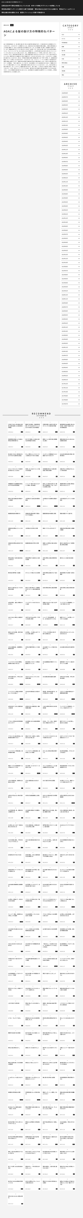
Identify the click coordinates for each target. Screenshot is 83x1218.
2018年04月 (65, 367)
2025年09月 (65, 129)
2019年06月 (65, 339)
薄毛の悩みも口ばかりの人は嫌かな (46, 9)
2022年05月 (65, 238)
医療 (63, 46)
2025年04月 (65, 141)
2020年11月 (65, 299)
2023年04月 (65, 206)
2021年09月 (65, 266)
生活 (63, 59)
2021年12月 (65, 254)
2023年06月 (65, 198)
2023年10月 (65, 186)
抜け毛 (63, 50)
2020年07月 (65, 307)
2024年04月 (65, 169)
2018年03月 (65, 371)
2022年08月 (65, 230)
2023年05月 (65, 202)
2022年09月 (65, 226)
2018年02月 (65, 375)
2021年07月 (65, 270)
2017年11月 (65, 388)
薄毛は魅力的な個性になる (10, 12)
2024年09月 (65, 157)
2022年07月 (65, 234)
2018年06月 (65, 359)
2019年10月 (65, 331)
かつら (63, 38)
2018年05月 (65, 363)
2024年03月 (65, 173)
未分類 (63, 54)
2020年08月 (65, 303)
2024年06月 (65, 165)
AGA (12, 25)
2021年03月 (65, 286)
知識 (63, 67)
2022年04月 (65, 242)
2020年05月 (65, 315)
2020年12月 (65, 295)
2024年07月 (65, 161)
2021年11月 (65, 258)
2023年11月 (65, 182)
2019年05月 (65, 343)
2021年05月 (65, 278)
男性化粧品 (64, 63)
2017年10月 (65, 391)
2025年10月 (65, 125)
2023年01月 (65, 214)
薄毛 (63, 75)
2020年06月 (65, 311)
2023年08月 (65, 194)
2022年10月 (65, 222)
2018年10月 (65, 351)
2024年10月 (65, 153)
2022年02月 (65, 250)
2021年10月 (65, 262)
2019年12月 (65, 327)
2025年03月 (65, 145)
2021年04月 (65, 283)
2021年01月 (65, 291)
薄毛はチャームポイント (67, 9)
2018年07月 (65, 355)
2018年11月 (65, 347)
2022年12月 (65, 218)
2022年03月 (65, 246)
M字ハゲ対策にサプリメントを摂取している (45, 6)
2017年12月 (65, 383)
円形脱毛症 (64, 42)
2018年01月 (65, 379)
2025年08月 (65, 133)
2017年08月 (65, 400)
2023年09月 (65, 190)
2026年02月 (65, 109)
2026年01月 (65, 113)
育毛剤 (63, 71)
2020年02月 (65, 323)
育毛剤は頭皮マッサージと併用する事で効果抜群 (17, 9)
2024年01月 (65, 178)
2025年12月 (65, 117)
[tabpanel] (16, 427)
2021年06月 (65, 274)
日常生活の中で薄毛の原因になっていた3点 (16, 6)
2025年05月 (65, 137)
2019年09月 (65, 335)
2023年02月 (65, 210)
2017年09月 (65, 396)
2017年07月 (65, 404)
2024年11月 (65, 149)
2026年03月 (65, 105)
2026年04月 (65, 101)
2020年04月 (65, 319)
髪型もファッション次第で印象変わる (32, 12)
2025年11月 (65, 121)
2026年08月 (65, 93)
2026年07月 (65, 97)
